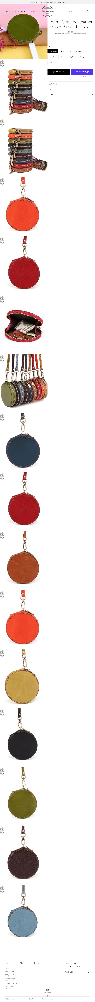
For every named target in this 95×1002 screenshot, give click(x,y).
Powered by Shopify (27, 999)
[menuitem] (33, 11)
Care (49, 89)
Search (7, 968)
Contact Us (9, 971)
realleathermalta (15, 999)
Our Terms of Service (10, 980)
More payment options (82, 76)
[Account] (82, 11)
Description (52, 84)
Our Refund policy (9, 987)
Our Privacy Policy (9, 975)
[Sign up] (88, 972)
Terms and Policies (47, 999)
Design (50, 94)
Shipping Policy (11, 984)
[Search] (77, 11)
